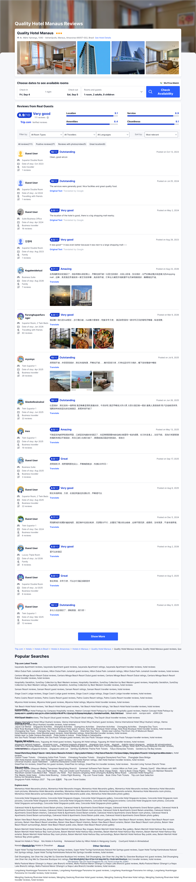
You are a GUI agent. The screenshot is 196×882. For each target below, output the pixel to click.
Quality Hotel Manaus (101, 649)
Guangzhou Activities (84, 726)
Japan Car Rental (23, 726)
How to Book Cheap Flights (132, 771)
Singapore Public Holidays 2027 (30, 779)
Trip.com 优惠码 (54, 779)
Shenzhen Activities (105, 726)
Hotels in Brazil (41, 649)
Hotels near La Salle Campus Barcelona (33, 735)
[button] (171, 4)
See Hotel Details (103, 37)
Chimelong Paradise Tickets (81, 757)
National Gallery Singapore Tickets (131, 753)
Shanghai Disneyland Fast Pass (111, 757)
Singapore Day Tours (68, 731)
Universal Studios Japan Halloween (31, 761)
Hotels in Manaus (80, 649)
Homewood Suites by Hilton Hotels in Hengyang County (90, 841)
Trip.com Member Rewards (160, 771)
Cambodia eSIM (101, 713)
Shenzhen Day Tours (90, 731)
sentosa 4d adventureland (159, 744)
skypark (115, 744)
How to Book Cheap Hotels (105, 771)
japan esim (20, 713)
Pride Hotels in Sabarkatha (88, 735)
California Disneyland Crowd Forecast (67, 761)
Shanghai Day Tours (148, 726)
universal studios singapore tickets (31, 748)
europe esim (145, 713)
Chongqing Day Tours (25, 731)
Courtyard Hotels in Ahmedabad (134, 841)
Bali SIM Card (117, 713)
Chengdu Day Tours (46, 731)
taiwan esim (131, 713)
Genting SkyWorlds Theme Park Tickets (89, 748)
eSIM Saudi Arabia (23, 717)
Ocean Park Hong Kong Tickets (29, 753)
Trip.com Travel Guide (93, 775)
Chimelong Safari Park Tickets (52, 757)
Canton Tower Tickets (25, 757)
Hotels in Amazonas (60, 649)
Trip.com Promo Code (25, 771)
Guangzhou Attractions (160, 753)
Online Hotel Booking (49, 775)
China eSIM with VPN (55, 713)
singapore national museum (27, 744)
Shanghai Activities (63, 726)
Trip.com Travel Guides (75, 779)
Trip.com (19, 649)
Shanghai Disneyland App (79, 713)
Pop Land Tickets (104, 753)
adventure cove (50, 744)
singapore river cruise (99, 744)
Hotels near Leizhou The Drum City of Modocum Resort (128, 731)
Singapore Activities (42, 726)
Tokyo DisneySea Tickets (122, 748)
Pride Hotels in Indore (64, 735)
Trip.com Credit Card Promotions (74, 771)
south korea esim (35, 713)
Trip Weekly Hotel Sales (26, 775)
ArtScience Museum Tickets (59, 753)
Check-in (24, 89)
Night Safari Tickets (84, 753)
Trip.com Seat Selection (142, 775)
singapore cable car (59, 748)
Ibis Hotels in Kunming (51, 841)
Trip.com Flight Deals (47, 771)
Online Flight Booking (71, 775)
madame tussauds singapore (73, 744)
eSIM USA (157, 713)
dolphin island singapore (133, 744)
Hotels (29, 649)
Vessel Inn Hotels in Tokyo (27, 841)
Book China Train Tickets (117, 775)
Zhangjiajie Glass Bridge (139, 757)
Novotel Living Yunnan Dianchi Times (148, 764)
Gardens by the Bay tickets (148, 748)
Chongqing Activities (126, 726)
